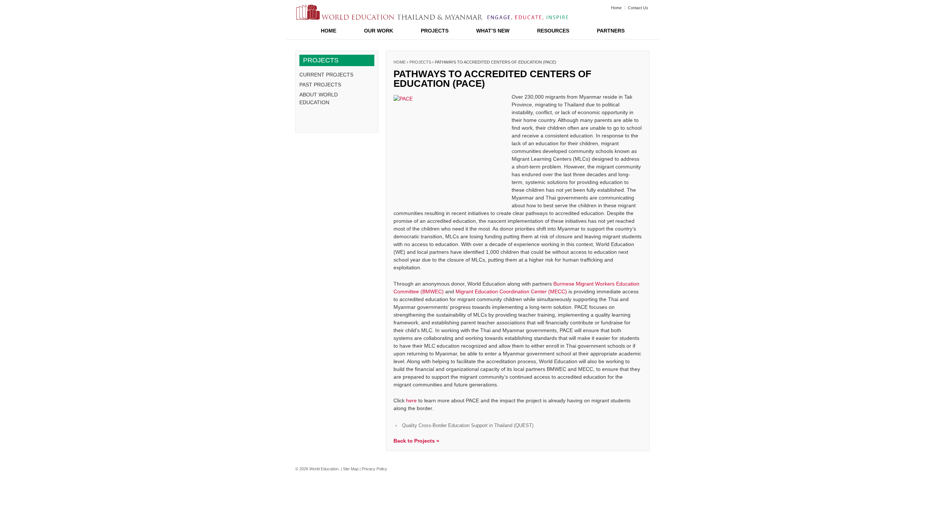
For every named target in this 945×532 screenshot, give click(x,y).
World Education (324, 469)
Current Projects (326, 75)
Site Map (350, 469)
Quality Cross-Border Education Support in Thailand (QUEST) (467, 425)
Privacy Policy (374, 469)
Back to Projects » (416, 441)
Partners (611, 31)
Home (616, 8)
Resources (553, 31)
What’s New (492, 31)
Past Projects (320, 85)
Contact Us (638, 8)
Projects (435, 31)
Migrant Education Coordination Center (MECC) (511, 291)
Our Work (378, 31)
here (411, 400)
